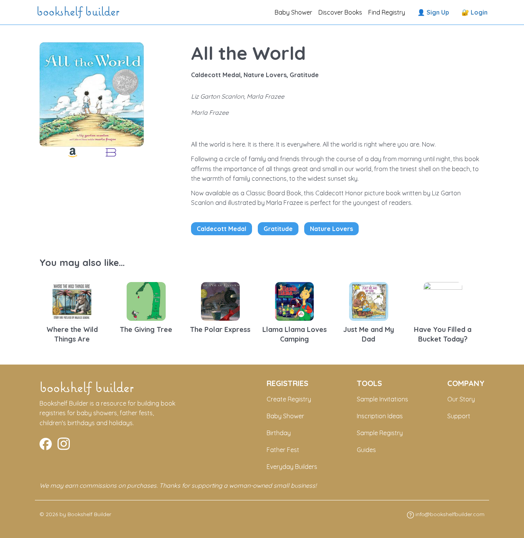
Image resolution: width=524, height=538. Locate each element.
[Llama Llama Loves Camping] (294, 300)
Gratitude (278, 229)
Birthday (279, 433)
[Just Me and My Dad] (368, 300)
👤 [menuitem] (433, 12)
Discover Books (340, 12)
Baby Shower (293, 12)
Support (458, 416)
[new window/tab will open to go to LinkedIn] (64, 443)
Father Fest (283, 450)
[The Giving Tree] (146, 300)
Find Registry (386, 12)
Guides (366, 450)
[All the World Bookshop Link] (111, 152)
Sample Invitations (382, 399)
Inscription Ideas (380, 416)
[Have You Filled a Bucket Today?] (443, 300)
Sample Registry (380, 433)
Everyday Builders (292, 466)
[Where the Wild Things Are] (72, 300)
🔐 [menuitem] (474, 12)
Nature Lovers (331, 229)
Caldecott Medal (221, 229)
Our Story (461, 399)
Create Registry (289, 399)
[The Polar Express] (220, 300)
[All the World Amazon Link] (72, 152)
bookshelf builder (79, 12)
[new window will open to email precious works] (46, 443)
